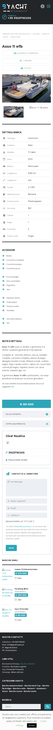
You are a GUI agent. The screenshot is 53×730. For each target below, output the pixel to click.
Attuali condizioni (27, 663)
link (12, 386)
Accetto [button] (32, 725)
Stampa (27, 68)
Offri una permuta (15, 424)
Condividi (27, 60)
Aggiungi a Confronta (28, 53)
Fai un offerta (13, 414)
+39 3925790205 (19, 18)
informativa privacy (22, 526)
